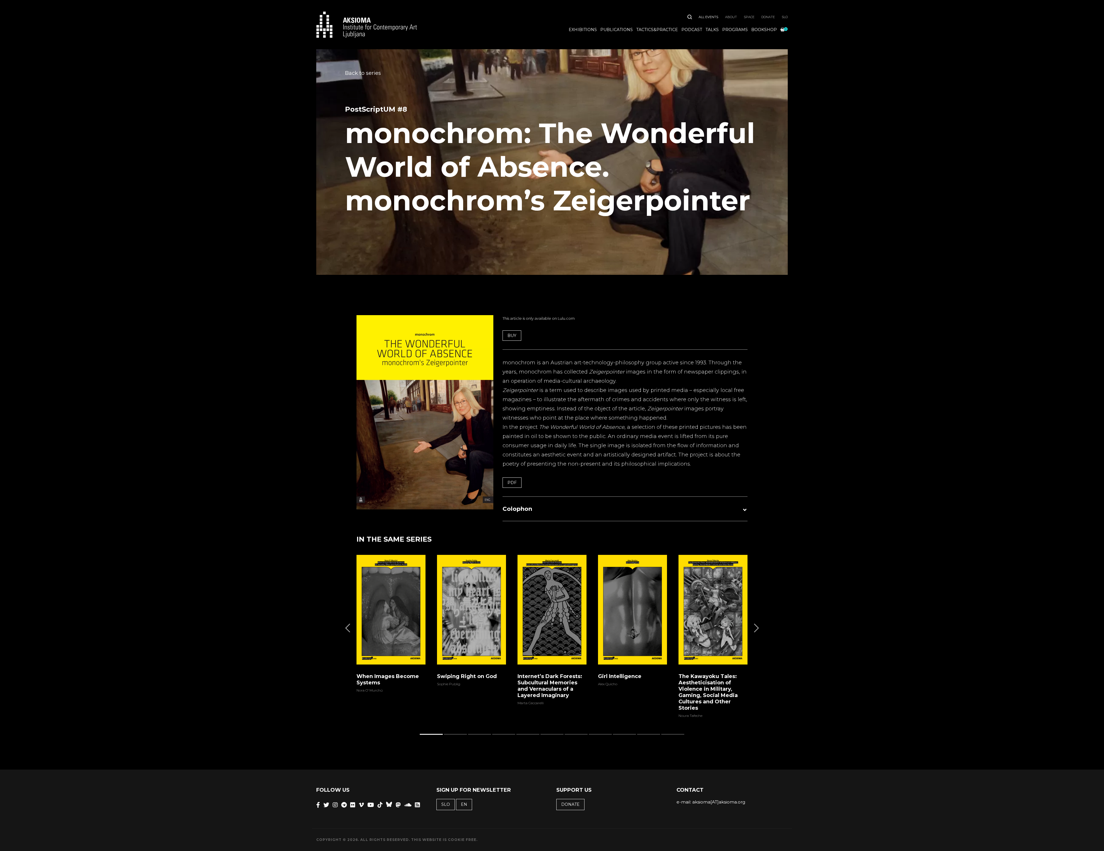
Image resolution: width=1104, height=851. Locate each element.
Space (749, 17)
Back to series (363, 73)
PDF (512, 482)
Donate (768, 17)
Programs (735, 29)
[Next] (755, 628)
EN (464, 804)
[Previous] (348, 628)
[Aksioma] (366, 25)
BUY (511, 335)
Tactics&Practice (657, 29)
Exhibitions (583, 29)
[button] (625, 508)
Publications (616, 29)
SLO (785, 17)
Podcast (691, 29)
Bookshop (764, 29)
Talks (712, 29)
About (731, 17)
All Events (708, 17)
